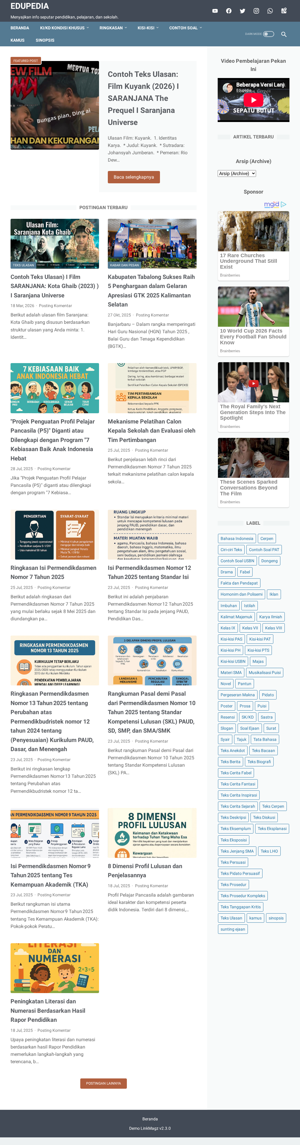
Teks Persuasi (233, 862)
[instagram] (255, 10)
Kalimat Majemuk (236, 616)
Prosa (245, 706)
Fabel (245, 572)
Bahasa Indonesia (237, 538)
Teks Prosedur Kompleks (243, 895)
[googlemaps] (283, 10)
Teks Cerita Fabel (236, 772)
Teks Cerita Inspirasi (239, 795)
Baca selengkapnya (134, 177)
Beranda (20, 28)
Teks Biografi (259, 761)
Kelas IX (228, 628)
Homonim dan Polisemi (241, 594)
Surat (271, 728)
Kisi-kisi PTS (258, 650)
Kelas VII (250, 628)
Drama (227, 572)
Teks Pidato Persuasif (240, 873)
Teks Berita (231, 761)
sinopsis (276, 918)
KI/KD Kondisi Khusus (62, 28)
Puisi (262, 706)
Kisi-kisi (146, 28)
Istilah (249, 605)
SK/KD (248, 717)
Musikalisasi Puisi (265, 672)
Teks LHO (269, 851)
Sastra (267, 717)
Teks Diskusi (264, 817)
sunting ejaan (233, 929)
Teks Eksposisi (234, 840)
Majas (258, 661)
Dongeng (269, 560)
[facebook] (228, 10)
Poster (227, 706)
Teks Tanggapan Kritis (241, 907)
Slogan (227, 728)
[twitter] (242, 10)
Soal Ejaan (249, 728)
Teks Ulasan (23, 265)
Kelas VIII (273, 628)
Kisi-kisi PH (231, 650)
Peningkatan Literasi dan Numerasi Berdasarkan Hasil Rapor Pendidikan (48, 1010)
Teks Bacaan (263, 750)
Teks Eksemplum (236, 828)
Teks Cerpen (273, 806)
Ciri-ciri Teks (231, 549)
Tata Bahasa (265, 739)
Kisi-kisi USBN (233, 661)
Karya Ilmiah (270, 616)
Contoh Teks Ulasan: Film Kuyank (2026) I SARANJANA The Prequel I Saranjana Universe (143, 98)
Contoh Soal (183, 28)
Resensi (228, 717)
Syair (225, 739)
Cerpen (266, 538)
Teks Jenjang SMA (237, 851)
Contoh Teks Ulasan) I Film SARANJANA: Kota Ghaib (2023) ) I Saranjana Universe (55, 286)
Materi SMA (231, 672)
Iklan (274, 594)
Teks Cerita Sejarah (238, 806)
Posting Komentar (55, 305)
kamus (255, 918)
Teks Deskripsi (233, 817)
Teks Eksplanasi (272, 828)
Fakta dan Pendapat (239, 583)
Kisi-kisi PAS (231, 639)
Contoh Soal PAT (264, 549)
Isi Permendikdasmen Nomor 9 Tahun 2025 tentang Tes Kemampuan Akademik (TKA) (51, 875)
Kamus (18, 40)
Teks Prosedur (233, 884)
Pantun (244, 683)
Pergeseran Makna (238, 694)
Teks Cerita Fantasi (238, 784)
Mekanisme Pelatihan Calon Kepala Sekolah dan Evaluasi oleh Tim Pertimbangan (151, 430)
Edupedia (30, 6)
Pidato (268, 694)
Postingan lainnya (103, 1083)
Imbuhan (229, 605)
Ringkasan (111, 28)
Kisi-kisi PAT (260, 639)
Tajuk (241, 739)
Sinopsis (45, 40)
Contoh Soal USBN (237, 560)
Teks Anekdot (233, 750)
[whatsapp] (269, 10)
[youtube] (214, 10)
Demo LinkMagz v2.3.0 (150, 1128)
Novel (226, 683)
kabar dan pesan (124, 265)
